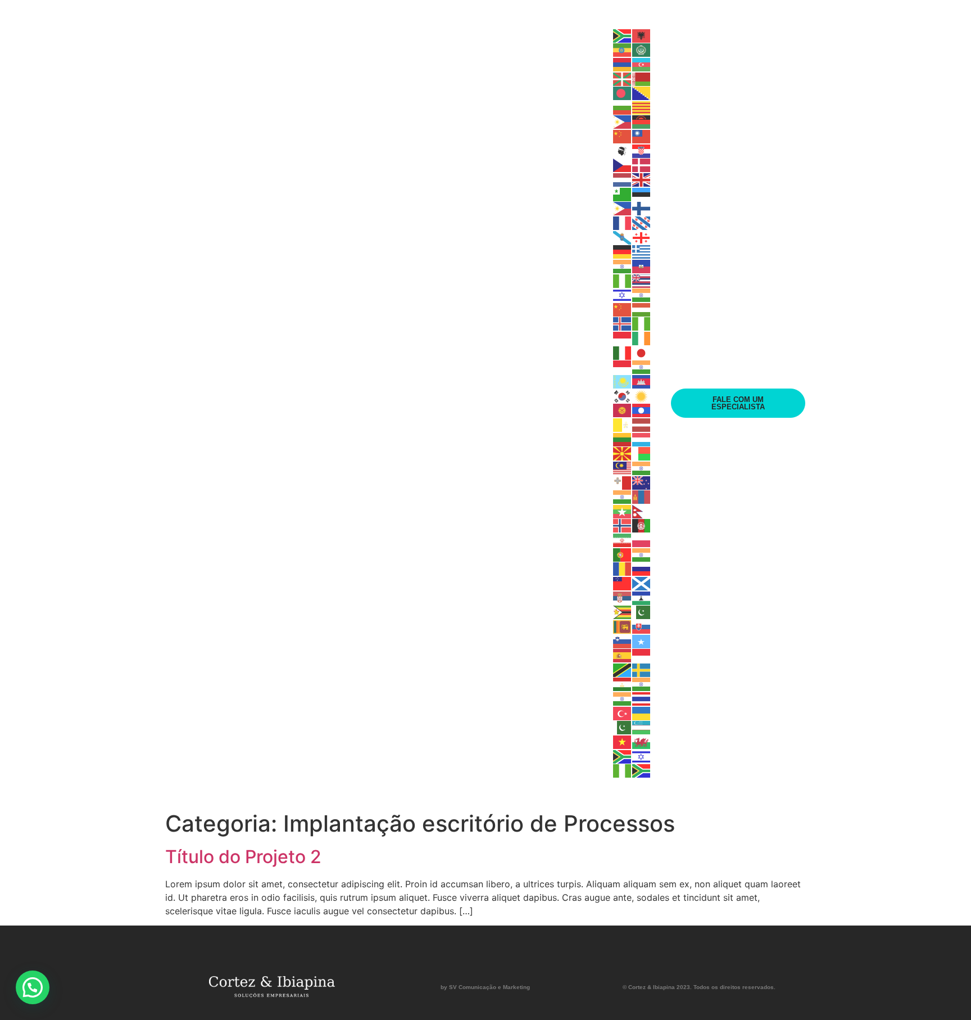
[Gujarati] (622, 265)
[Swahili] (622, 669)
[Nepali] (641, 510)
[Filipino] (622, 208)
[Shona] (622, 611)
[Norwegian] (622, 525)
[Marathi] (622, 496)
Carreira (578, 403)
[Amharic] (622, 49)
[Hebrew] (622, 294)
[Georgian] (641, 236)
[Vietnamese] (622, 741)
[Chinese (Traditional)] (641, 135)
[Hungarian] (641, 308)
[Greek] (641, 251)
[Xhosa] (622, 755)
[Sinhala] (622, 625)
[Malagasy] (641, 453)
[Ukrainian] (641, 712)
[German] (622, 251)
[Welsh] (641, 741)
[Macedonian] (622, 453)
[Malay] (622, 467)
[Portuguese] (622, 553)
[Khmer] (641, 380)
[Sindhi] (641, 611)
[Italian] (622, 352)
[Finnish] (641, 208)
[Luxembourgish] (641, 438)
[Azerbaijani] (641, 63)
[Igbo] (641, 323)
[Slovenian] (622, 640)
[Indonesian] (622, 337)
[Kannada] (641, 366)
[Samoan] (622, 582)
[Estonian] (641, 193)
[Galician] (622, 236)
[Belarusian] (641, 78)
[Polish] (641, 539)
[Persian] (622, 539)
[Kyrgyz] (622, 410)
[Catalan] (641, 106)
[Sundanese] (641, 655)
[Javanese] (622, 366)
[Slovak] (641, 625)
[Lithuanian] (622, 438)
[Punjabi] (641, 553)
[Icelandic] (622, 323)
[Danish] (641, 164)
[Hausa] (622, 280)
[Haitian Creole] (641, 265)
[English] (641, 178)
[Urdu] (622, 727)
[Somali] (641, 640)
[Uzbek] (641, 727)
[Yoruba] (622, 770)
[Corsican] (622, 150)
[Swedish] (641, 669)
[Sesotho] (641, 597)
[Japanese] (641, 352)
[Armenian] (622, 63)
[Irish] (641, 337)
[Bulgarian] (622, 106)
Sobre (489, 403)
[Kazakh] (622, 380)
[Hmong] (622, 308)
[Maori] (641, 482)
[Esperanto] (622, 193)
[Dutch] (622, 178)
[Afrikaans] (622, 34)
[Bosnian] (641, 92)
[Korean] (622, 395)
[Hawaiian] (641, 280)
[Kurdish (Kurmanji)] (641, 395)
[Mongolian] (641, 496)
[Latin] (622, 424)
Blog (529, 403)
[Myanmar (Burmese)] (622, 510)
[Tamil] (641, 683)
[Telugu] (622, 697)
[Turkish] (622, 712)
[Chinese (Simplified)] (622, 135)
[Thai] (641, 697)
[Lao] (641, 410)
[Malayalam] (641, 467)
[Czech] (622, 164)
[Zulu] (641, 770)
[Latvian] (641, 424)
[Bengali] (622, 92)
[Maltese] (622, 482)
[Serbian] (622, 597)
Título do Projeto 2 (243, 857)
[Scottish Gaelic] (641, 582)
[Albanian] (641, 34)
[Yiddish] (641, 755)
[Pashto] (641, 525)
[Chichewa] (641, 121)
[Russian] (641, 568)
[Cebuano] (622, 121)
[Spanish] (622, 655)
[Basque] (622, 78)
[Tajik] (622, 683)
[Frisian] (641, 222)
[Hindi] (641, 294)
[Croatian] (641, 150)
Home (447, 403)
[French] (622, 222)
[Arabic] (641, 49)
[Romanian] (622, 568)
